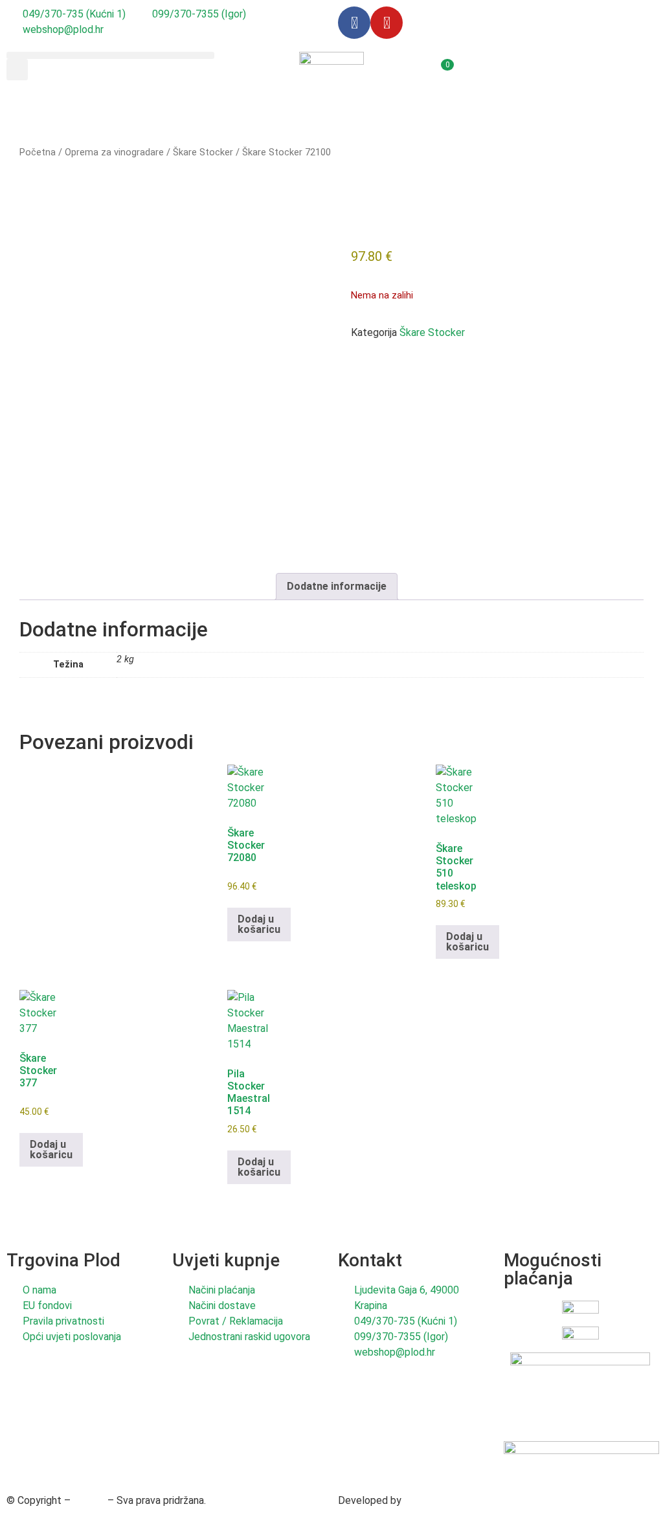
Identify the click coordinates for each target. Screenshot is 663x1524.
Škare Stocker (203, 152)
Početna (37, 152)
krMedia (422, 1500)
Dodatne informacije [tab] (337, 586)
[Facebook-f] (354, 22)
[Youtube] (386, 22)
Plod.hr (89, 1500)
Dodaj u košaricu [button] (259, 924)
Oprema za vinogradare (114, 152)
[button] (110, 55)
